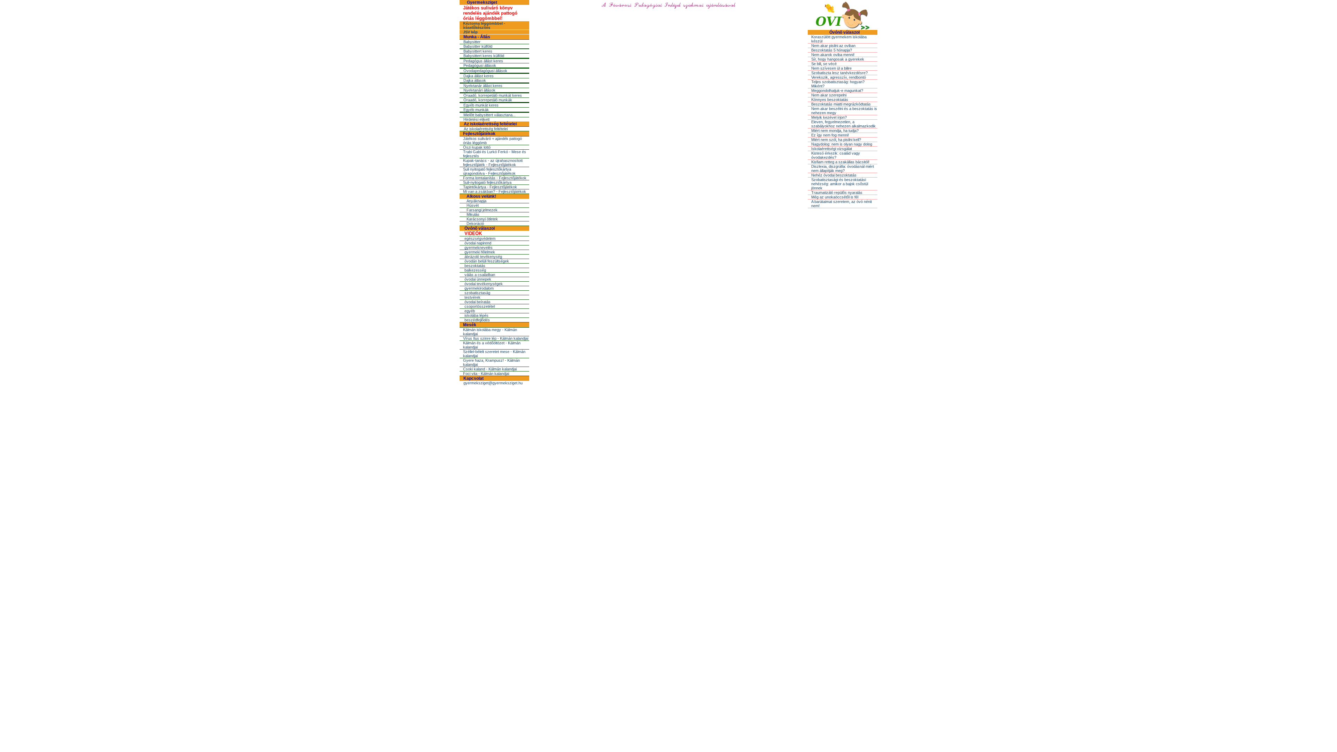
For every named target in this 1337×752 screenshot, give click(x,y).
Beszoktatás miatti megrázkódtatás (841, 104)
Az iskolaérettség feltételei (490, 124)
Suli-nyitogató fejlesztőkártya (487, 182)
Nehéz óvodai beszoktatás (834, 175)
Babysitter (471, 42)
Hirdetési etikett (476, 119)
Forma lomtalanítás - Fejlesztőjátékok (494, 178)
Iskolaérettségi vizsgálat (831, 149)
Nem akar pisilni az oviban (833, 46)
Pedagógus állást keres (483, 61)
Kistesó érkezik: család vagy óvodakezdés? (835, 155)
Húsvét (473, 205)
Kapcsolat (473, 378)
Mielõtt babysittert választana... (489, 115)
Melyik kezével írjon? (829, 117)
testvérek (472, 297)
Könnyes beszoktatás (829, 99)
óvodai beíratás (477, 302)
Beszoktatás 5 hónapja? (831, 50)
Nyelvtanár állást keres (482, 86)
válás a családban (479, 275)
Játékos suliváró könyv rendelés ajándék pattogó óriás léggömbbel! (490, 13)
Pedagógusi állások (479, 65)
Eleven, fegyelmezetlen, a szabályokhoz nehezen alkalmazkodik (843, 124)
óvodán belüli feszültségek (486, 261)
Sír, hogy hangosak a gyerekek (837, 59)
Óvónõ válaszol (479, 228)
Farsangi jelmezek (482, 210)
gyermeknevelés (478, 247)
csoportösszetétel (479, 306)
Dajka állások (474, 80)
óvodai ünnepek (477, 279)
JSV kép (470, 32)
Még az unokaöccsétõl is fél (834, 197)
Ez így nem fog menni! (830, 135)
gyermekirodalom (479, 288)
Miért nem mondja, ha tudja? (835, 130)
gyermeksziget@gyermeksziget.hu (493, 383)
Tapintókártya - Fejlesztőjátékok (490, 187)
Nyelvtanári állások (479, 90)
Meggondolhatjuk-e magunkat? (837, 90)
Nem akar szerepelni (828, 95)
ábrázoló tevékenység (483, 256)
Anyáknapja (476, 201)
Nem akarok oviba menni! (832, 55)
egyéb (469, 311)
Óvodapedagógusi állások (485, 71)
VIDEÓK (473, 233)
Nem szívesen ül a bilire (831, 68)
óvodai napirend (477, 243)
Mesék (469, 324)
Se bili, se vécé (824, 64)
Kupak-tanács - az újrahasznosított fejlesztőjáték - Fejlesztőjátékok (493, 162)
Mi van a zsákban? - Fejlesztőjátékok (494, 191)
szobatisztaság (477, 293)
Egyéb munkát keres (481, 105)
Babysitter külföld (477, 46)
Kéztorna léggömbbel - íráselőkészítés (484, 25)
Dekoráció (475, 223)
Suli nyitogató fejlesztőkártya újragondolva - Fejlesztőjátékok (489, 171)
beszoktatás (474, 266)
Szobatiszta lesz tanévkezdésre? (839, 73)
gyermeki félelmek (479, 252)
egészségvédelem (479, 238)
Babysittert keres (477, 51)
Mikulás (473, 214)
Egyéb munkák (476, 110)
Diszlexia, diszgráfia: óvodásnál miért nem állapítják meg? (842, 168)
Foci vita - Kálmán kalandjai (486, 373)
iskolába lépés (476, 315)
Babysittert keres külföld (483, 56)
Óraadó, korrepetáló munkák (487, 100)
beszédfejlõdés (477, 320)
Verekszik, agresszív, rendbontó (838, 77)
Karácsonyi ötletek (482, 219)
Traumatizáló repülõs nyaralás (836, 192)
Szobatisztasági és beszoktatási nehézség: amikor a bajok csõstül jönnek (839, 184)
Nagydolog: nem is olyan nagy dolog (841, 144)
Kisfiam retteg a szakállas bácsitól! (840, 162)
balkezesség (475, 270)
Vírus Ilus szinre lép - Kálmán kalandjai (495, 338)
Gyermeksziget (482, 2)
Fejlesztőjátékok (479, 133)
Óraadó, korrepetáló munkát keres (492, 95)
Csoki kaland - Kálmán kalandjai (490, 369)
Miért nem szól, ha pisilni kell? (836, 140)
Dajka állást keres (478, 76)
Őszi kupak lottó (477, 147)
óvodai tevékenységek (483, 284)
